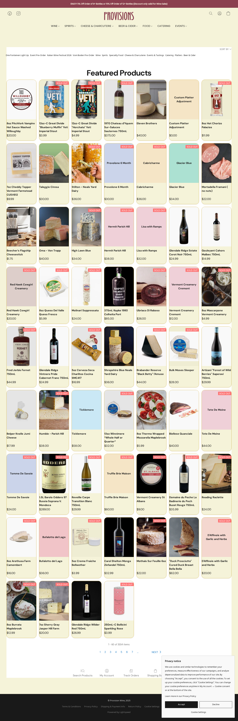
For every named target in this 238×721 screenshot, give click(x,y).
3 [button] (110, 652)
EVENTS (180, 26)
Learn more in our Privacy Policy (180, 696)
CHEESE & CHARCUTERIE (96, 26)
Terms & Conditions (71, 706)
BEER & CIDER (127, 26)
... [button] (137, 652)
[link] (198, 711)
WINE (54, 26)
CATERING (163, 26)
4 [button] (116, 652)
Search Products (82, 675)
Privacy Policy (91, 706)
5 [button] (121, 652)
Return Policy (134, 706)
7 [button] (132, 652)
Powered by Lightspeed (119, 712)
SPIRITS (69, 26)
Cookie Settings (151, 706)
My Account (107, 675)
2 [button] (105, 652)
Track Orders (131, 675)
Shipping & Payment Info (113, 706)
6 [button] (127, 652)
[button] (119, 16)
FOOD (147, 26)
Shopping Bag (155, 675)
